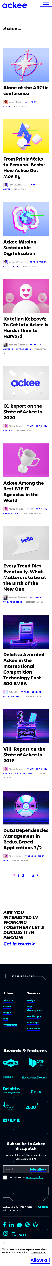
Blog (5, 1018)
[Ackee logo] (14, 5)
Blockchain (33, 1028)
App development (34, 1008)
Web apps (33, 1022)
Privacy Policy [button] (34, 1177)
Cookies (43, 1207)
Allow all (40, 1260)
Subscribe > (38, 1169)
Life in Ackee (11, 266)
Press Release (12, 513)
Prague (7, 1012)
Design (37, 597)
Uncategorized (21, 349)
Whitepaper (10, 1024)
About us (8, 1000)
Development (38, 262)
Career (7, 1006)
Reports (8, 430)
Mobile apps (34, 1016)
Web (5, 860)
